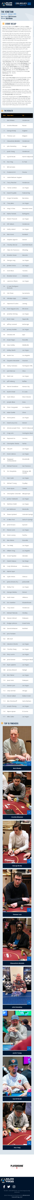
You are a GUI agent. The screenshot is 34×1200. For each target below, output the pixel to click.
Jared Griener (11, 659)
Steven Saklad (11, 696)
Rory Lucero (11, 654)
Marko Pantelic (11, 213)
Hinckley (24, 613)
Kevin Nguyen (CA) (13, 309)
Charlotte (25, 276)
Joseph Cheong (11, 706)
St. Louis (24, 392)
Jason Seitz (10, 680)
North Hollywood (27, 156)
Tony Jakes (10, 203)
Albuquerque (26, 493)
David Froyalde (11, 193)
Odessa (24, 576)
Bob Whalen (9, 18)
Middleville (25, 345)
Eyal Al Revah (11, 156)
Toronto (24, 271)
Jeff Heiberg (11, 381)
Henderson (25, 120)
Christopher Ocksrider (14, 493)
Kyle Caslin (10, 478)
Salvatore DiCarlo (12, 644)
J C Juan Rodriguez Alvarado (12, 287)
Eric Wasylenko (11, 471)
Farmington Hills (27, 366)
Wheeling (25, 250)
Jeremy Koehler (12, 329)
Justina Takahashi (12, 499)
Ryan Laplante (11, 665)
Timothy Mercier (12, 245)
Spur (23, 334)
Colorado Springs (27, 514)
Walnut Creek (26, 696)
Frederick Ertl (11, 172)
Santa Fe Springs (27, 519)
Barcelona (25, 198)
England (24, 131)
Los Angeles (26, 355)
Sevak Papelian (11, 556)
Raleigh (24, 670)
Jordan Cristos (11, 265)
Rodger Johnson (12, 623)
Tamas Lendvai (12, 188)
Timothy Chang (11, 649)
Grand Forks (26, 623)
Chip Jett (9, 449)
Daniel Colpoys (11, 561)
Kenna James (11, 417)
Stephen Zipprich (12, 239)
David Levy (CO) (12, 423)
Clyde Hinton (11, 576)
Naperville (25, 319)
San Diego (25, 561)
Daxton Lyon (11, 685)
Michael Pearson (12, 466)
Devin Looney (11, 535)
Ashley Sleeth (11, 350)
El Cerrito (25, 711)
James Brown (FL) (12, 582)
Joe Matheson (11, 509)
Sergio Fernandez (12, 198)
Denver (24, 239)
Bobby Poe (10, 587)
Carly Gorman (11, 691)
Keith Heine (10, 597)
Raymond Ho (11, 438)
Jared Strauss (11, 525)
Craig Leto (10, 433)
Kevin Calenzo (11, 454)
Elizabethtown (26, 602)
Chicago (24, 691)
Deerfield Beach (27, 245)
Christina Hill (11, 334)
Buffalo (24, 381)
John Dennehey (11, 146)
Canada (24, 488)
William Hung (11, 550)
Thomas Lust (11, 136)
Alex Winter (10, 540)
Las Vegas (25, 188)
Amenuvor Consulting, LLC (21, 1196)
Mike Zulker (10, 716)
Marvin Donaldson (12, 386)
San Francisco (26, 466)
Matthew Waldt (12, 504)
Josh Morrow (11, 371)
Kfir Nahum (10, 224)
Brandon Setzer (12, 276)
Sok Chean (10, 293)
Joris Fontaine (11, 633)
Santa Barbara (26, 701)
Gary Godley (11, 345)
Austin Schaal (11, 392)
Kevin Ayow (10, 488)
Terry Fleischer (12, 182)
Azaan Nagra (11, 340)
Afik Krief (10, 639)
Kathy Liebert (11, 229)
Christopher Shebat (13, 443)
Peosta (24, 172)
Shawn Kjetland (12, 514)
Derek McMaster (12, 628)
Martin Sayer (11, 571)
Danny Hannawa (12, 366)
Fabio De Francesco (13, 250)
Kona (23, 402)
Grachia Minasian (12, 125)
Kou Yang (10, 162)
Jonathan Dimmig (12, 314)
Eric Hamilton (11, 602)
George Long (11, 260)
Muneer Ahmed (12, 618)
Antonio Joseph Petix (13, 428)
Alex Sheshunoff (12, 701)
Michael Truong (12, 483)
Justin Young (11, 151)
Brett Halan (10, 319)
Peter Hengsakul (12, 407)
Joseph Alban (11, 402)
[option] (17, 1166)
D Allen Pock (11, 519)
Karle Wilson (11, 397)
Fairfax (24, 443)
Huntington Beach (27, 433)
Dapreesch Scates (12, 303)
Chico (24, 371)
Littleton (25, 298)
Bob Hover (10, 234)
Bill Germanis (11, 167)
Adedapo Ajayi (11, 298)
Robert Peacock (12, 219)
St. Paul (24, 162)
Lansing (24, 303)
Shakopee (25, 618)
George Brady (11, 131)
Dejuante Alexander (13, 360)
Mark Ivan (10, 376)
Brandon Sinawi (12, 255)
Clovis (24, 412)
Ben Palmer (10, 675)
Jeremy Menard (12, 670)
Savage (24, 146)
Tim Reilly (10, 545)
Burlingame (25, 213)
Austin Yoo (10, 355)
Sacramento (26, 293)
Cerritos (24, 438)
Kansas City (26, 386)
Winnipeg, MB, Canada (26, 472)
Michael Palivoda (12, 613)
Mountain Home (27, 208)
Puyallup (24, 483)
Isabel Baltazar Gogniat (14, 177)
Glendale (25, 556)
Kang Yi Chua (11, 208)
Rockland (25, 234)
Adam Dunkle (11, 412)
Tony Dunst (10, 608)
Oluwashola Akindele (13, 141)
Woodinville (25, 459)
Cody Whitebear (12, 566)
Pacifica (24, 535)
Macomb (25, 255)
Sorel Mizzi (10, 271)
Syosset (24, 525)
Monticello (25, 509)
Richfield (25, 628)
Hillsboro (25, 597)
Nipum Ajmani (11, 711)
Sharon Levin (11, 530)
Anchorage (25, 324)
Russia (24, 125)
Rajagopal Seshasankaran (11, 460)
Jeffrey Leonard (12, 324)
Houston (25, 360)
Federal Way (26, 193)
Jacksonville (25, 582)
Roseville (25, 340)
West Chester (26, 397)
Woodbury (25, 566)
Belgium (24, 136)
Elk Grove (25, 309)
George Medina (12, 592)
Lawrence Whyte (12, 281)
